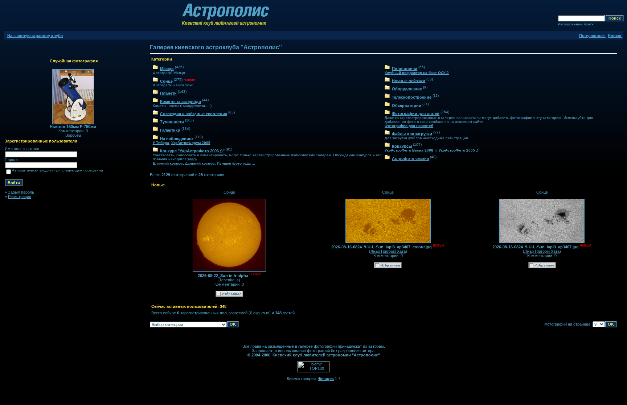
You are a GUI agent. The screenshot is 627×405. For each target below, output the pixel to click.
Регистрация (19, 196)
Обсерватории (406, 105)
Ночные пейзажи (408, 80)
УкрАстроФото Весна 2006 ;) (411, 150)
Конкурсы (402, 146)
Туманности (172, 122)
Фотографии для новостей (409, 126)
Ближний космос (168, 163)
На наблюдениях (176, 138)
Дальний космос (200, 163)
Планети (168, 93)
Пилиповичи (404, 68)
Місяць (167, 68)
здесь (192, 159)
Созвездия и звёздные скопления (193, 113)
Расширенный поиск (575, 24)
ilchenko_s (229, 280)
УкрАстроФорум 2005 (190, 143)
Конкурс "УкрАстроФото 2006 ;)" (192, 151)
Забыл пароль (21, 192)
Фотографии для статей (415, 113)
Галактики (170, 130)
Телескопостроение (411, 97)
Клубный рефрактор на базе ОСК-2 (417, 73)
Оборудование (407, 89)
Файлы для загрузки (412, 134)
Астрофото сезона (410, 158)
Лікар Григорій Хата (388, 251)
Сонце (166, 81)
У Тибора (161, 143)
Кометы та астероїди (180, 101)
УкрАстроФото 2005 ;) (458, 150)
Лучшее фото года (234, 163)
